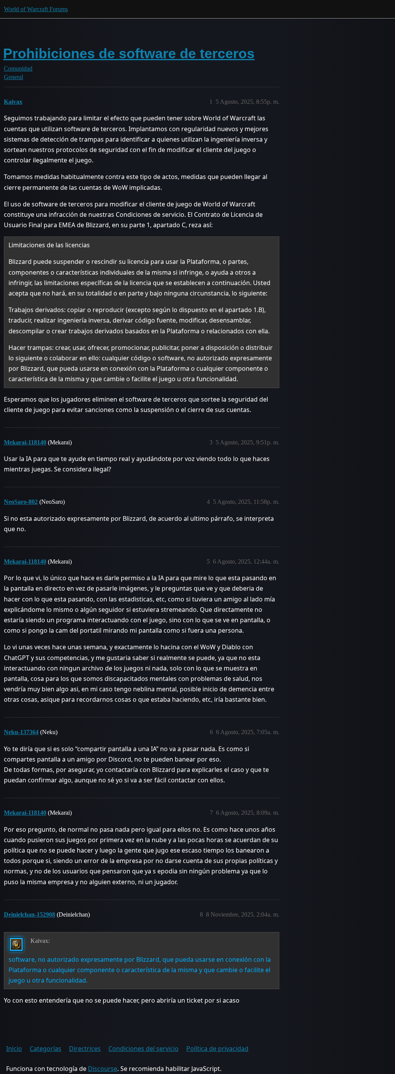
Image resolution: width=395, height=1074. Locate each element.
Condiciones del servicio (143, 1048)
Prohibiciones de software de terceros (129, 53)
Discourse (102, 1068)
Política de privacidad (217, 1048)
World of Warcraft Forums (36, 9)
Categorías (45, 1048)
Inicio (14, 1048)
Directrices (85, 1048)
